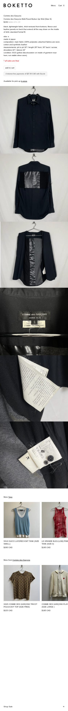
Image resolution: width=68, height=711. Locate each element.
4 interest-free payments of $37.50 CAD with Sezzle (25, 74)
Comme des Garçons (12, 16)
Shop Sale (8, 707)
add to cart (9, 68)
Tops (10, 497)
